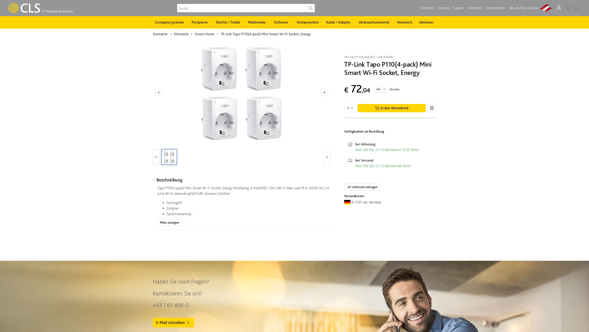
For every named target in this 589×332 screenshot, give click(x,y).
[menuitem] (427, 8)
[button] (392, 108)
